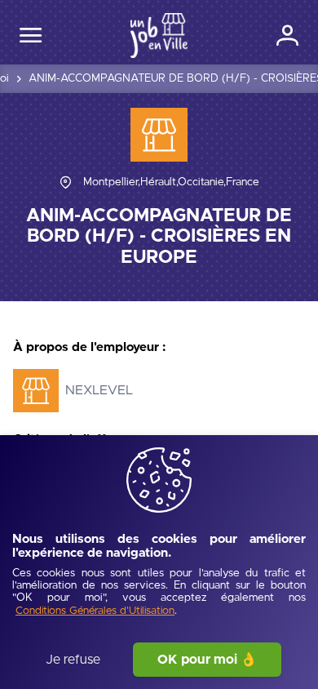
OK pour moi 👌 (207, 659)
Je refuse (73, 659)
